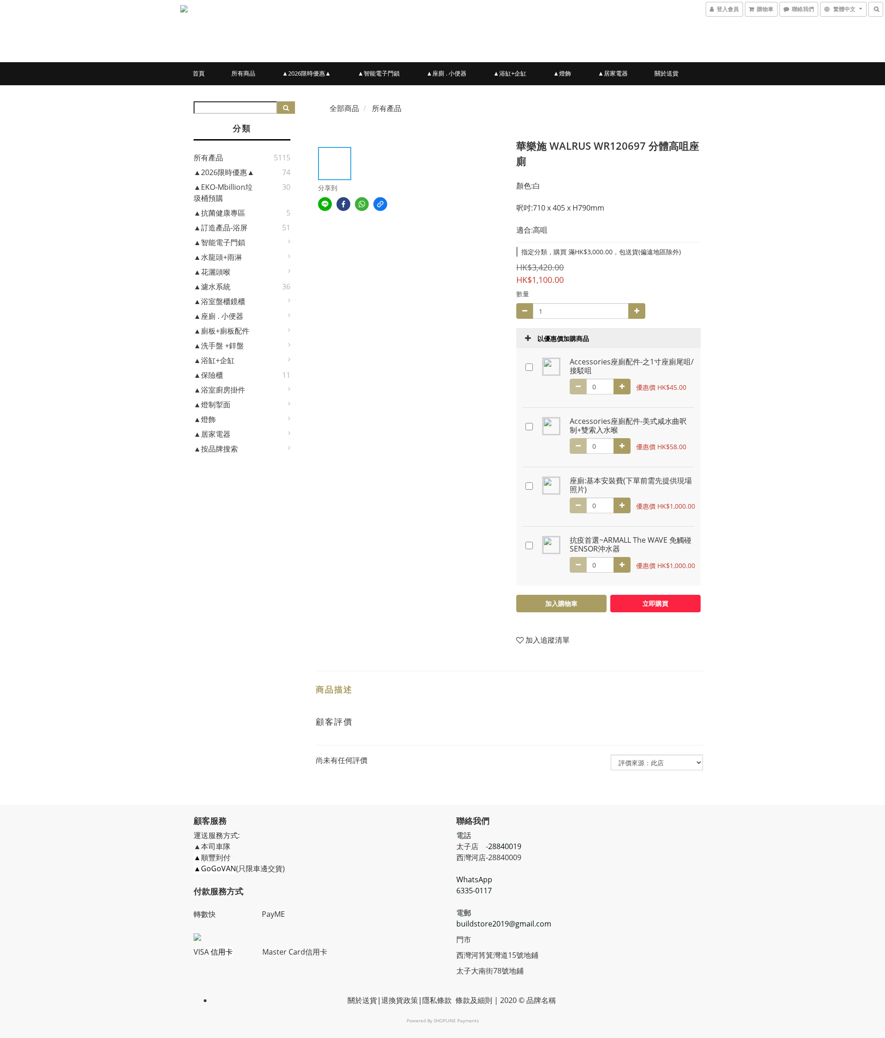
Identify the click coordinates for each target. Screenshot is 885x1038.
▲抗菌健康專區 (219, 213)
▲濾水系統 (212, 286)
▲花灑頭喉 (212, 272)
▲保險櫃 (208, 375)
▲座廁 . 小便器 (446, 73)
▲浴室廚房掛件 (219, 390)
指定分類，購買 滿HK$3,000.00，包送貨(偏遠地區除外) (601, 251)
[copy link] (380, 204)
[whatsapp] (362, 204)
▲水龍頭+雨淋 (218, 257)
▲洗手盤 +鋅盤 (219, 345)
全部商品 (344, 108)
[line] (325, 204)
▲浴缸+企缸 (509, 73)
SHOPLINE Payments (456, 1020)
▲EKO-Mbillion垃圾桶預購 (223, 192)
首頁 (199, 73)
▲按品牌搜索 (216, 449)
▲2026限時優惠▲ (306, 73)
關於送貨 (666, 73)
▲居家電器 (613, 73)
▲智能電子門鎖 (379, 73)
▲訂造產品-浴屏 (221, 228)
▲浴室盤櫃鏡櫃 (219, 301)
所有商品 (243, 73)
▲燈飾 (562, 73)
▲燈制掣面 (212, 404)
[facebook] (343, 204)
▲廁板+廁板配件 (221, 331)
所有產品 (208, 157)
